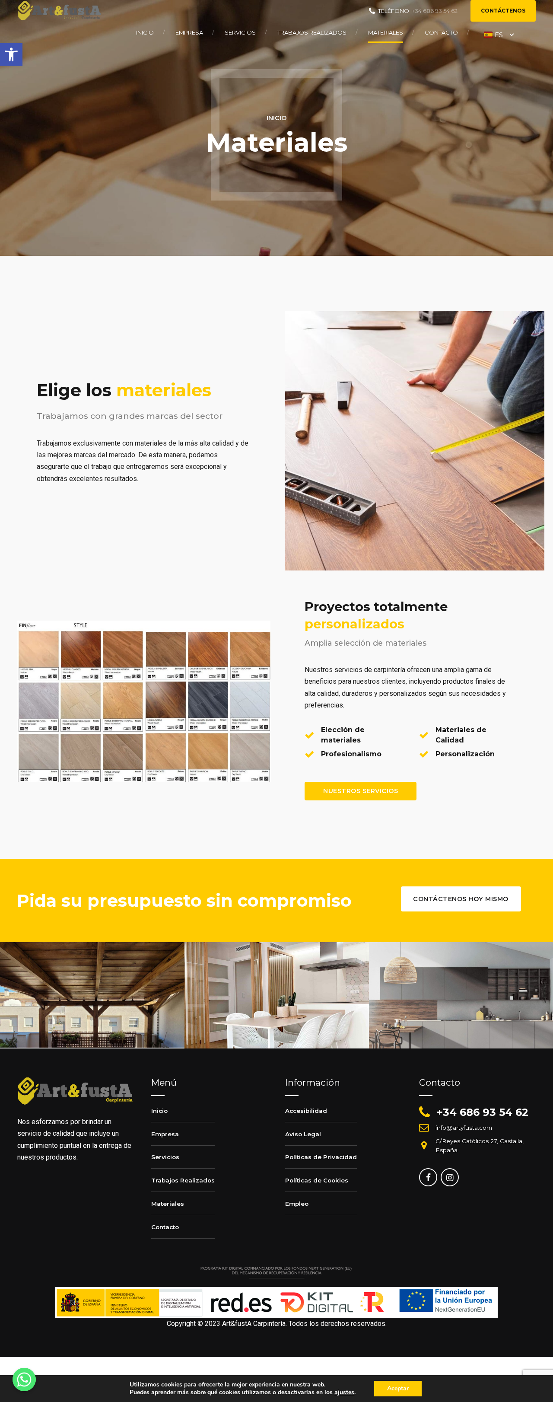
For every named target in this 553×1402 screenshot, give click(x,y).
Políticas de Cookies (316, 1180)
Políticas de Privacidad (321, 1156)
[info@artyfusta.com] (424, 1127)
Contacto (441, 32)
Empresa (189, 32)
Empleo (296, 1203)
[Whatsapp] (24, 1379)
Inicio (145, 32)
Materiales (385, 32)
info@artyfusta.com (463, 1127)
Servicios (240, 32)
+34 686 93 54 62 (482, 1112)
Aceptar (398, 1388)
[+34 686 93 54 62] (424, 1112)
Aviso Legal (303, 1134)
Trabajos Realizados (311, 32)
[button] (11, 54)
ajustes (344, 1392)
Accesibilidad (306, 1110)
